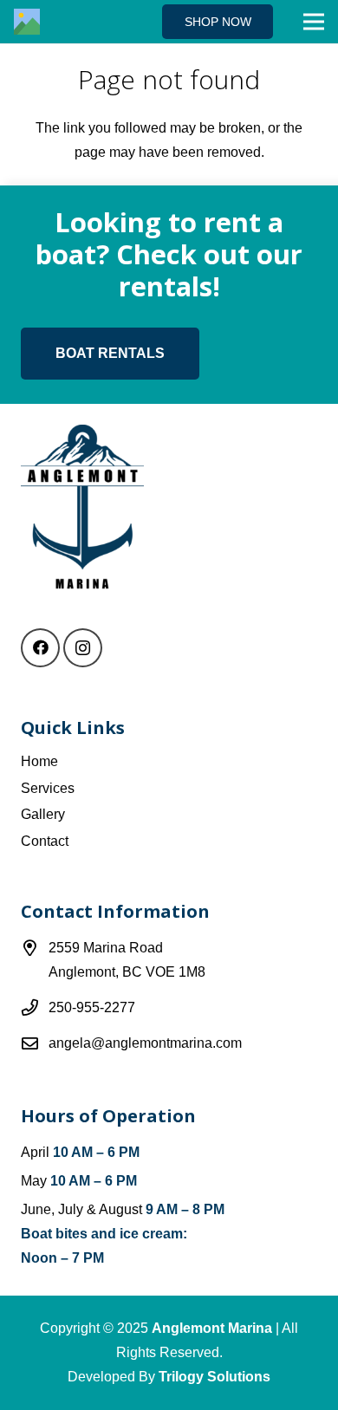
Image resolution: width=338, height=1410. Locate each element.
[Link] (27, 22)
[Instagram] (82, 647)
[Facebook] (40, 647)
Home (39, 761)
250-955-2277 (92, 1007)
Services (48, 788)
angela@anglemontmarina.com (145, 1043)
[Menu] (313, 21)
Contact (44, 841)
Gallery (43, 814)
